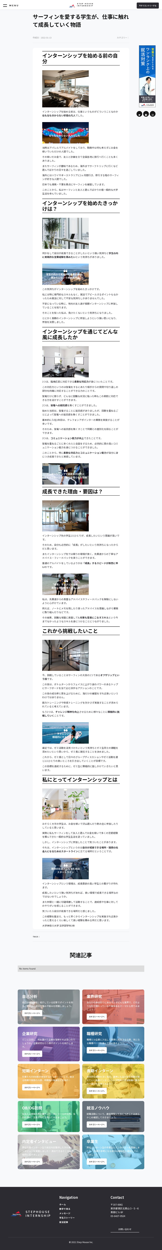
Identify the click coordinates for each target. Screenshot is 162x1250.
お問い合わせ (124, 1229)
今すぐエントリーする (147, 5)
